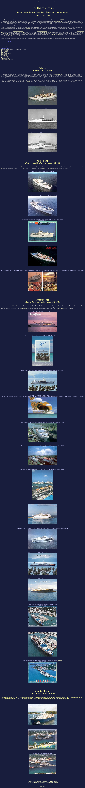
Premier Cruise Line (53, 781)
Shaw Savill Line (58, 21)
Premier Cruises (4, 33)
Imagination (60, 660)
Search (47, 1)
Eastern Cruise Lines (42, 31)
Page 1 (62, 19)
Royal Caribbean (22, 32)
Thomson (28, 28)
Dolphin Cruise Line (47, 32)
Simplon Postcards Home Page (52, 782)
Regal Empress (11, 35)
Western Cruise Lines (18, 31)
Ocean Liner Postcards (40, 782)
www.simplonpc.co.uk (53, 1)
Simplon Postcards (77, 503)
